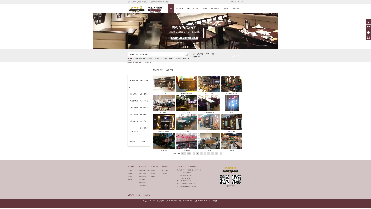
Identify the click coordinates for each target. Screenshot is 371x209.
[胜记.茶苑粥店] (164, 110)
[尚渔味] (209, 129)
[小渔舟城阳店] (186, 110)
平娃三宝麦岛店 (209, 93)
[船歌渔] (231, 110)
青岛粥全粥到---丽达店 (186, 93)
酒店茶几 (185, 58)
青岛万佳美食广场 (209, 112)
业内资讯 (153, 176)
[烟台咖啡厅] (231, 148)
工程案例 (225, 8)
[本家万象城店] (231, 129)
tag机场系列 (142, 179)
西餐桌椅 (135, 62)
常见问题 (153, 173)
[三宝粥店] (186, 129)
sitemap (194, 201)
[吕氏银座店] (164, 148)
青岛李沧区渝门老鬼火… (164, 131)
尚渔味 (209, 131)
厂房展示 (204, 8)
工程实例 (169, 70)
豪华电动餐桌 (163, 58)
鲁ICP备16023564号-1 (204, 201)
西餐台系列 (143, 114)
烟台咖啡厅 (231, 150)
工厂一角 (142, 141)
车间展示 (130, 176)
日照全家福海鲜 (186, 150)
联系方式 (240, 2)
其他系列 (132, 141)
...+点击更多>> (143, 185)
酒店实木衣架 (177, 58)
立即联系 (236, 56)
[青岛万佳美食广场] (209, 110)
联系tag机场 (173, 18)
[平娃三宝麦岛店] (209, 91)
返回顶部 (213, 201)
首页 (171, 8)
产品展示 (195, 8)
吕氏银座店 (164, 150)
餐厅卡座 (171, 58)
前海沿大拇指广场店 (231, 93)
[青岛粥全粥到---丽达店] (186, 91)
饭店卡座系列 (144, 94)
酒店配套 (151, 58)
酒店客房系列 (144, 121)
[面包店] (164, 91)
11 (216, 153)
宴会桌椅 (157, 58)
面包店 (164, 93)
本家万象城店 (231, 131)
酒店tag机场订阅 (137, 58)
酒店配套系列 (134, 121)
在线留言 (164, 173)
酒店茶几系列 (144, 101)
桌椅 (188, 8)
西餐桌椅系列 (134, 114)
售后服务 (130, 173)
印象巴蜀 (209, 150)
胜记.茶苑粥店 (164, 112)
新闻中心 (153, 170)
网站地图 (233, 2)
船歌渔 (231, 112)
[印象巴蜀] (209, 148)
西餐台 (141, 62)
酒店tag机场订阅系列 (144, 170)
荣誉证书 (130, 179)
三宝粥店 (186, 131)
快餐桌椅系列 (144, 107)
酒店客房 (145, 58)
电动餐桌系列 (142, 182)
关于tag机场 (235, 8)
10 (212, 153)
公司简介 (130, 170)
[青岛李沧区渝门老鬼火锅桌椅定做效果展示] (164, 129)
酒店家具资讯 (215, 8)
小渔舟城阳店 (186, 112)
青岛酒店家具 (146, 195)
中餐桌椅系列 (134, 107)
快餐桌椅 (130, 62)
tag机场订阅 (179, 8)
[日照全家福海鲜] (186, 148)
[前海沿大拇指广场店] (231, 91)
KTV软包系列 (147, 62)
